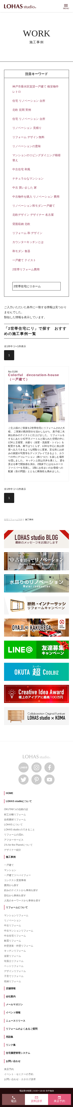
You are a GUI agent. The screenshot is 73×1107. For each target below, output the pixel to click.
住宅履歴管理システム (18, 1053)
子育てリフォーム (14, 976)
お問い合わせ (13, 1061)
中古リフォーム (12, 925)
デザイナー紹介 (12, 849)
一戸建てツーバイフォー (17, 875)
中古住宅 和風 (21, 169)
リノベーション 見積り (27, 127)
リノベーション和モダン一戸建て (33, 205)
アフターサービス (14, 839)
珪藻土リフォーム (14, 961)
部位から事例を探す (15, 895)
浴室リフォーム (12, 956)
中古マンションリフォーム (18, 930)
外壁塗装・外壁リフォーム (18, 945)
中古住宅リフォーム (15, 935)
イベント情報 (13, 1012)
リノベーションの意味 (26, 146)
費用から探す (11, 885)
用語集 (9, 1036)
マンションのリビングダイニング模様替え (36, 158)
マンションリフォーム (16, 915)
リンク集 (11, 1044)
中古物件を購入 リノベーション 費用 (35, 196)
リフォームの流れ (14, 834)
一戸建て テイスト (24, 260)
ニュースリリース (15, 1020)
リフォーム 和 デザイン (27, 233)
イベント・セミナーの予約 (18, 1074)
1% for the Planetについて (18, 844)
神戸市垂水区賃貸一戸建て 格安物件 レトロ (35, 89)
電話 (13, 1099)
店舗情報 (11, 988)
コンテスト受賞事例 (15, 880)
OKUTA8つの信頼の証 (16, 809)
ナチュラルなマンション (28, 178)
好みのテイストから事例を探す (21, 890)
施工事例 (11, 857)
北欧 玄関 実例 (21, 109)
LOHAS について (13, 824)
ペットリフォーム (14, 966)
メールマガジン (14, 1004)
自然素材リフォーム (15, 819)
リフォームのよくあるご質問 (22, 1028)
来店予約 (9, 1069)
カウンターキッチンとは (28, 242)
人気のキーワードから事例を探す (22, 900)
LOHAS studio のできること (19, 829)
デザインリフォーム (15, 971)
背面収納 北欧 (21, 224)
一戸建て (9, 865)
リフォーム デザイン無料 (28, 137)
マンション (10, 870)
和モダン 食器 (21, 251)
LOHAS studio (20, 6)
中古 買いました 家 (24, 187)
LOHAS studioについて (19, 801)
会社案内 (11, 996)
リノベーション (12, 920)
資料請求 (36, 1099)
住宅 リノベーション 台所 (28, 100)
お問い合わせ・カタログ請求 (20, 1079)
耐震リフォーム (12, 940)
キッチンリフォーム (15, 950)
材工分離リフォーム (15, 814)
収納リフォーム (12, 981)
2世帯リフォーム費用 (26, 269)
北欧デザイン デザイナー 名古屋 (33, 214)
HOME (9, 793)
